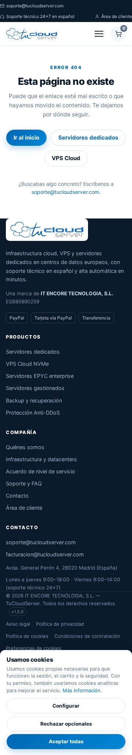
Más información (81, 690)
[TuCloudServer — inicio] (31, 33)
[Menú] (99, 33)
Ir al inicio (26, 137)
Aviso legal (18, 624)
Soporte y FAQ (24, 483)
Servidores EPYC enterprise (40, 376)
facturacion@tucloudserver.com (45, 554)
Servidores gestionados (35, 388)
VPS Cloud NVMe (27, 364)
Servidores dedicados (88, 137)
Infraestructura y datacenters (41, 459)
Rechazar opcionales (66, 724)
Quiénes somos (25, 447)
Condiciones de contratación (87, 636)
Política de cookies (27, 636)
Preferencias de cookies (33, 648)
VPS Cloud (66, 158)
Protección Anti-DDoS (33, 412)
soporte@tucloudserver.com (34, 5)
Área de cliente (116, 16)
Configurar (66, 706)
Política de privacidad (60, 624)
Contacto (17, 495)
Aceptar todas (66, 741)
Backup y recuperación (34, 400)
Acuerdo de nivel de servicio (40, 471)
